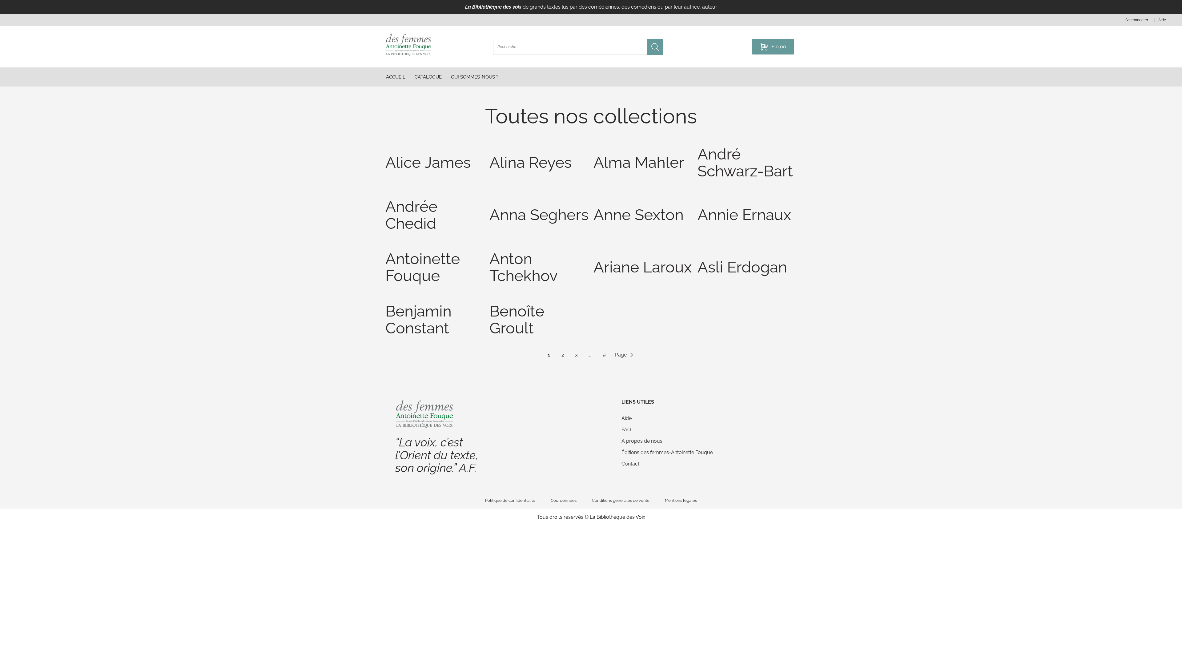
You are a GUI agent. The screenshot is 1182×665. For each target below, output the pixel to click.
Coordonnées (564, 500)
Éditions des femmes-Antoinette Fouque (667, 452)
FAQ (626, 430)
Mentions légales (681, 500)
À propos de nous (641, 441)
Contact (630, 464)
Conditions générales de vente (620, 500)
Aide (626, 418)
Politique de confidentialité (510, 500)
